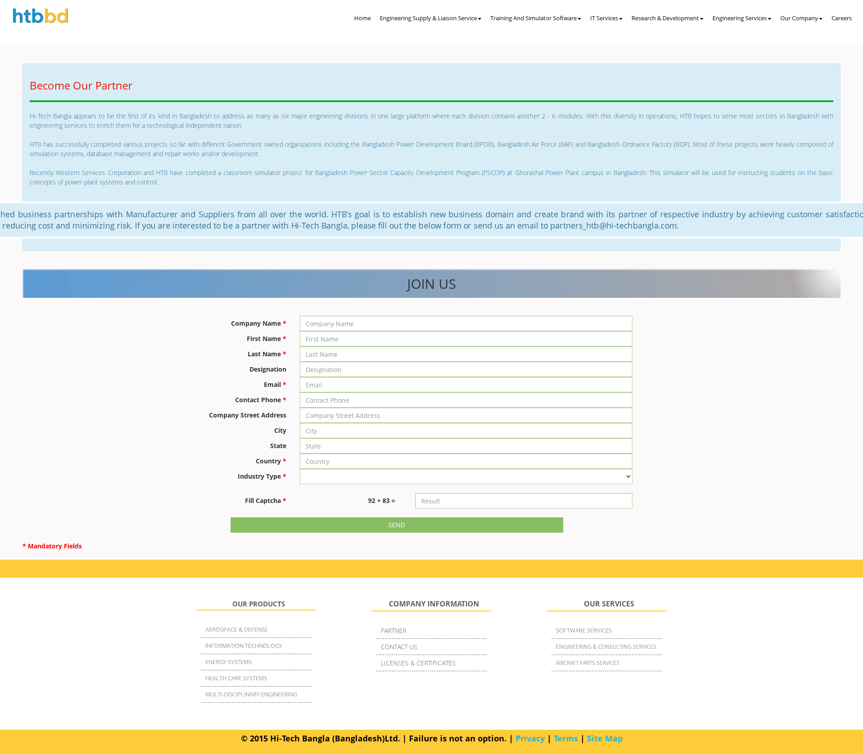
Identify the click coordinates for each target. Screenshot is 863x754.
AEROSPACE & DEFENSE (236, 629)
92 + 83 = (381, 500)
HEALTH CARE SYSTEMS (236, 678)
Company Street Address (247, 415)
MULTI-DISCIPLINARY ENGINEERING (251, 694)
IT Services (604, 18)
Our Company (799, 18)
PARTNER (393, 630)
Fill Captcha (265, 500)
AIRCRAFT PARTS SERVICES (588, 663)
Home (362, 18)
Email (275, 384)
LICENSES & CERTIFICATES (418, 663)
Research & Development (665, 18)
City (280, 430)
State (278, 445)
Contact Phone (260, 399)
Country (271, 461)
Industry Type (262, 476)
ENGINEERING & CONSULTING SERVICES (606, 647)
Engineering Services (739, 18)
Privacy (530, 738)
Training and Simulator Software (533, 18)
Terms (566, 738)
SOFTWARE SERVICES (584, 630)
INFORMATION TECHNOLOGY (243, 646)
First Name (266, 338)
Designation (267, 369)
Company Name (258, 323)
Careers (842, 18)
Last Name (267, 354)
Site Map (605, 738)
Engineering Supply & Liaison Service (428, 18)
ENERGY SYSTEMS (228, 662)
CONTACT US (399, 646)
